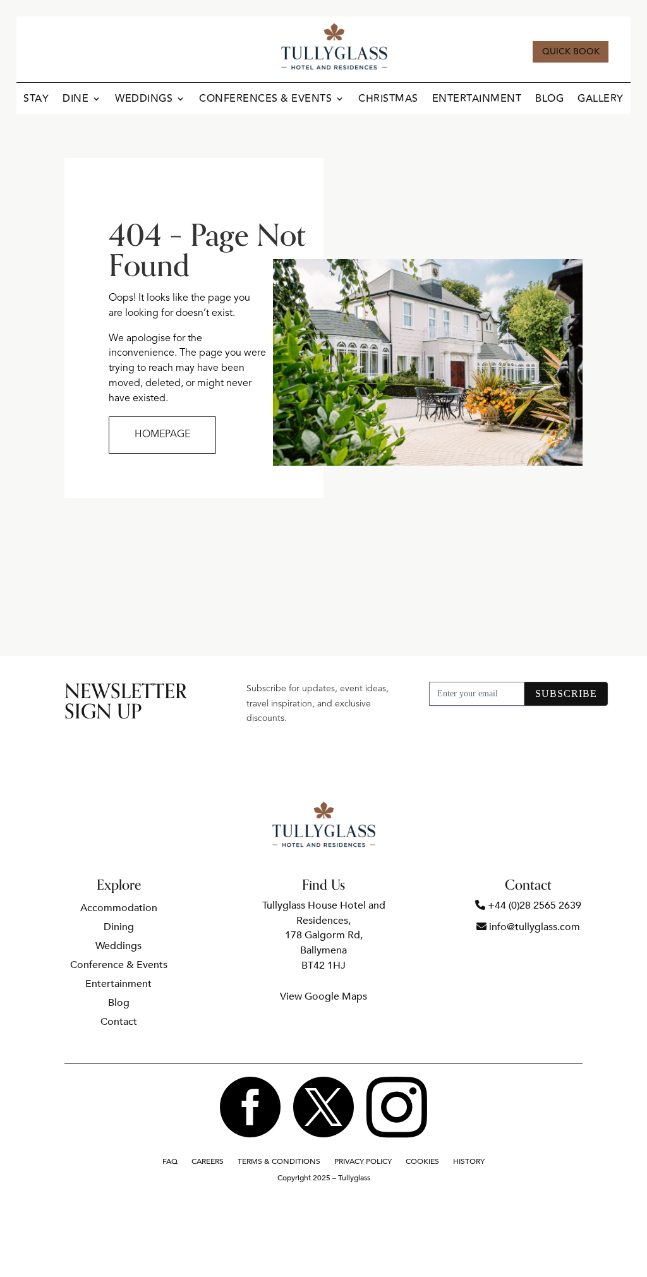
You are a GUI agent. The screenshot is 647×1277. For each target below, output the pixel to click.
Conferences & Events (265, 100)
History (469, 1161)
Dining (119, 928)
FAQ (170, 1161)
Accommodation (118, 909)
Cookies (422, 1161)
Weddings (143, 100)
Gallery (600, 100)
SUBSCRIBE (566, 693)
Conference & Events (118, 966)
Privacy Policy (363, 1161)
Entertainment (477, 100)
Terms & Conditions (279, 1161)
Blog (549, 100)
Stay (36, 100)
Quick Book (571, 52)
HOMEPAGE (162, 435)
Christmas (388, 100)
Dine (75, 100)
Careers (207, 1161)
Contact (118, 1023)
